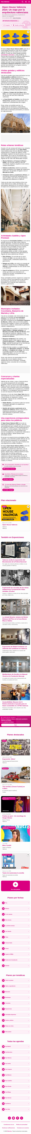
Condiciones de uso (9, 1124)
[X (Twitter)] (21, 1118)
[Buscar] (22, 1)
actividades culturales (7, 55)
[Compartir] (25, 1)
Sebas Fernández (17, 18)
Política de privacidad (21, 1124)
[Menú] (29, 1)
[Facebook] (17, 1118)
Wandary (9, 1131)
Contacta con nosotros (23, 1127)
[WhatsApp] (9, 1118)
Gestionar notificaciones (8, 1127)
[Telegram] (13, 1118)
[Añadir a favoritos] (28, 32)
